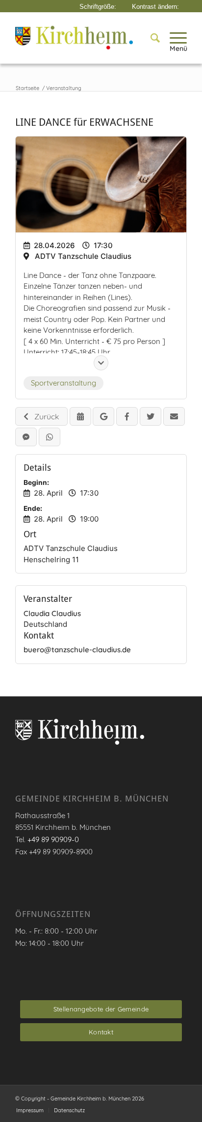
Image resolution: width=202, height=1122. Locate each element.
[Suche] (150, 37)
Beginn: (36, 482)
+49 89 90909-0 (53, 839)
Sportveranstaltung (63, 383)
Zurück (43, 416)
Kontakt (101, 1032)
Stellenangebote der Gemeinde (101, 1009)
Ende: (33, 508)
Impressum (30, 1110)
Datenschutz (69, 1110)
